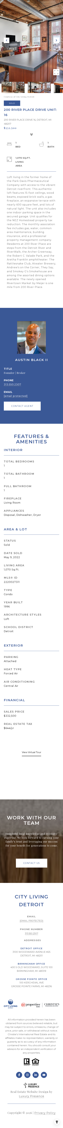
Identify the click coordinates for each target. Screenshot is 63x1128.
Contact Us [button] (31, 863)
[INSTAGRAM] (27, 1075)
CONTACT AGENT (22, 406)
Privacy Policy (45, 1113)
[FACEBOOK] (19, 1075)
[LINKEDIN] (36, 1075)
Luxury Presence (31, 1096)
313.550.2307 (12, 384)
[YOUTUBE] (44, 1075)
